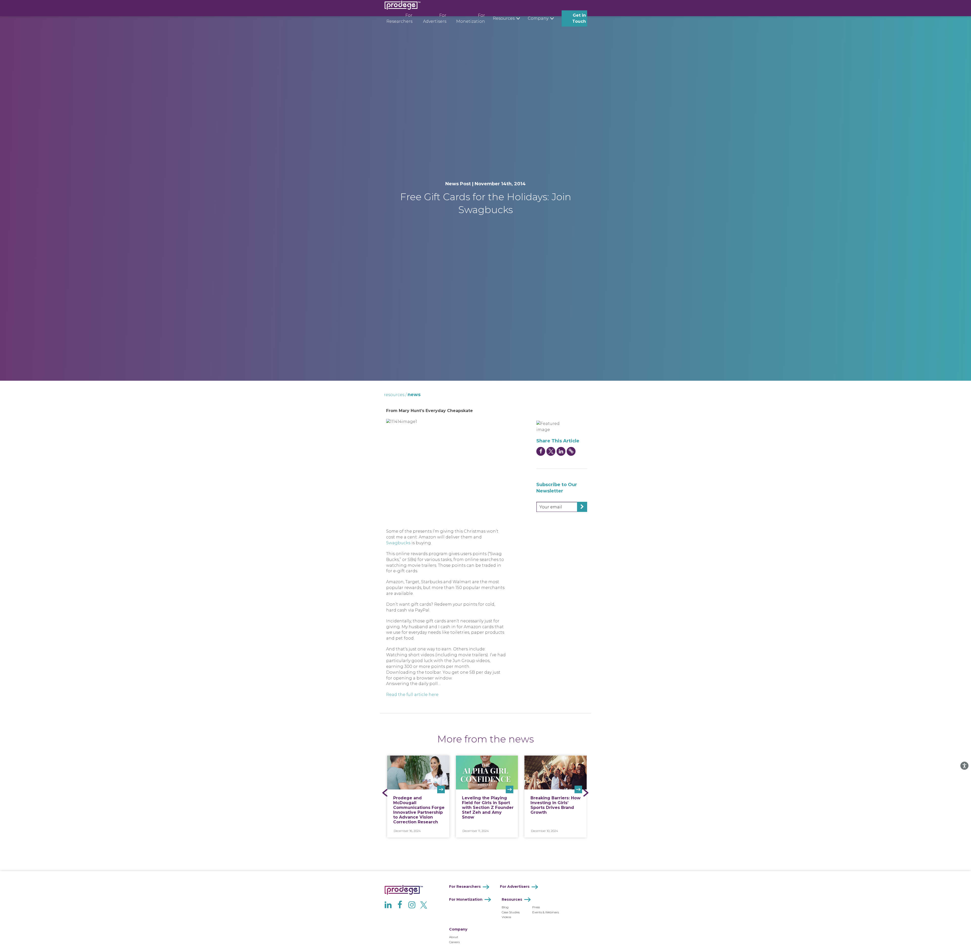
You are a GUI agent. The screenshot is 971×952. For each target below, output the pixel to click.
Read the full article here (412, 694)
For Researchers (399, 18)
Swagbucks (398, 542)
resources (394, 394)
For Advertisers (434, 18)
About (453, 937)
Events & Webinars (545, 912)
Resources (512, 899)
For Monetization (470, 18)
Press (536, 907)
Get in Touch (579, 18)
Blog (505, 907)
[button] (385, 792)
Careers (454, 942)
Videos (506, 917)
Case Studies (511, 912)
